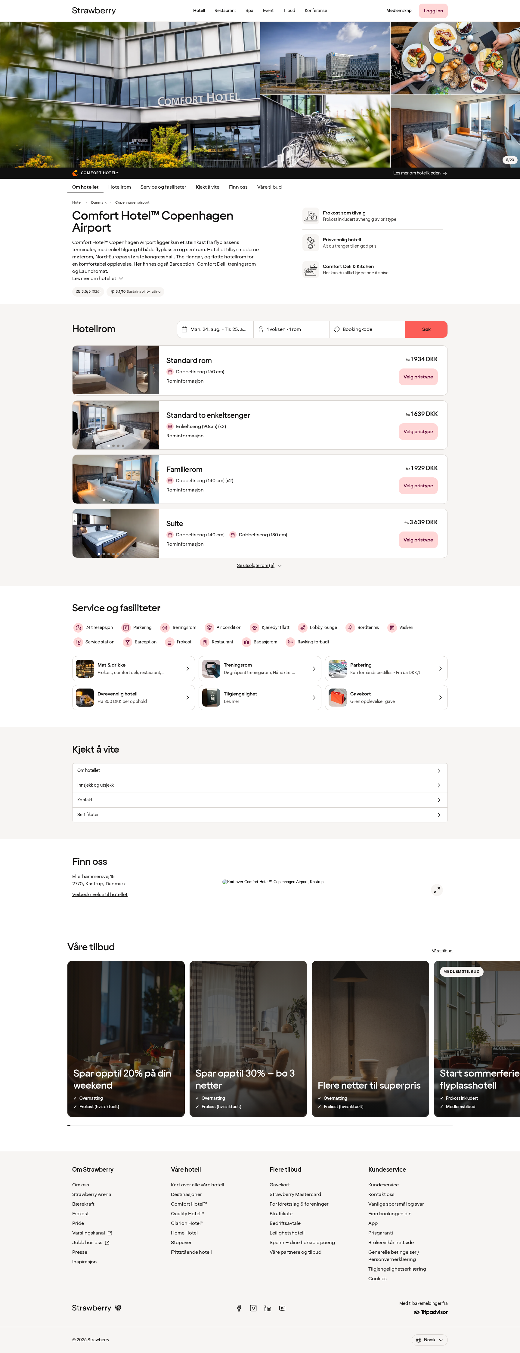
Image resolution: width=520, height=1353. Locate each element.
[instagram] (253, 1308)
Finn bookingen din (390, 1213)
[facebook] (239, 1308)
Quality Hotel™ (187, 1213)
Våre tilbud (269, 187)
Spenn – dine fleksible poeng (302, 1242)
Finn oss (238, 187)
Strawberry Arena (91, 1194)
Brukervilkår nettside (391, 1242)
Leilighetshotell (287, 1233)
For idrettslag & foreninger (299, 1204)
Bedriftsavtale (285, 1223)
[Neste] (151, 425)
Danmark (99, 202)
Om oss (80, 1185)
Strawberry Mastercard (295, 1194)
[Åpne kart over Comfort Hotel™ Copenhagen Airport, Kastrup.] (437, 890)
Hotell (77, 202)
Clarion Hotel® (187, 1223)
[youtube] (282, 1308)
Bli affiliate (281, 1213)
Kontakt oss (381, 1194)
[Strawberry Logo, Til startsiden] (94, 10)
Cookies (377, 1278)
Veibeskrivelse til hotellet (100, 894)
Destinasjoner (186, 1194)
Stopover (181, 1242)
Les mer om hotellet (94, 278)
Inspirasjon (84, 1262)
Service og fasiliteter (163, 187)
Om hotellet (85, 187)
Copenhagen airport (132, 202)
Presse (79, 1252)
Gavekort (280, 1185)
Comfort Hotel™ (189, 1204)
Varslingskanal (88, 1233)
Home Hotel (184, 1233)
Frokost (80, 1213)
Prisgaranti (380, 1233)
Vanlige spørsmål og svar (396, 1204)
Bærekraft (83, 1204)
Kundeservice (383, 1185)
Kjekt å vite (207, 187)
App (373, 1223)
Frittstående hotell (191, 1252)
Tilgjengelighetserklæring (397, 1269)
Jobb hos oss (87, 1242)
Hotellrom (119, 187)
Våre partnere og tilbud (295, 1252)
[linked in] (267, 1308)
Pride (78, 1223)
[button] (116, 425)
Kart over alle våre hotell (197, 1185)
